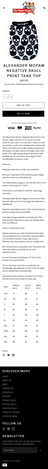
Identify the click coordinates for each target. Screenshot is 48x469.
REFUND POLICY (9, 404)
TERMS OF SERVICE (10, 412)
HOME (5, 376)
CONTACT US (7, 388)
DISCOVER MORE (9, 416)
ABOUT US (6, 380)
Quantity (5, 91)
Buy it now (23, 114)
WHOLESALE (7, 392)
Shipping (19, 84)
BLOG (4, 384)
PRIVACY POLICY (9, 400)
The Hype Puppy (13, 461)
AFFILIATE (6, 396)
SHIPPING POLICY (9, 408)
